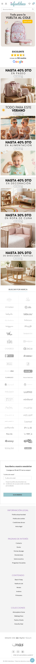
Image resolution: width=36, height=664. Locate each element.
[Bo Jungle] (9, 333)
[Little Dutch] (9, 392)
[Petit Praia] (9, 428)
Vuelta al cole (19, 583)
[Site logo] (18, 3)
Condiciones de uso (19, 522)
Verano (19, 587)
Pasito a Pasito (19, 620)
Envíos (19, 547)
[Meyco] (9, 399)
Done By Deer (18, 624)
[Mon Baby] (9, 407)
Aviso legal (18, 526)
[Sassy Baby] (9, 441)
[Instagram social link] (18, 652)
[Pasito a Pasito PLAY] (9, 421)
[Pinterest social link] (22, 652)
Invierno (18, 591)
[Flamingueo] (9, 377)
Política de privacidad (19, 514)
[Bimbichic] (9, 320)
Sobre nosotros (19, 559)
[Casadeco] (9, 348)
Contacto (19, 543)
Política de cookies (19, 518)
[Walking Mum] (9, 448)
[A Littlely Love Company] (9, 299)
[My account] (6, 4)
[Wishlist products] (29, 4)
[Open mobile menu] (2, 4)
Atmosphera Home (19, 612)
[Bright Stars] (9, 341)
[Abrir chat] (32, 660)
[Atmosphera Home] (9, 307)
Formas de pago (19, 551)
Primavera (19, 595)
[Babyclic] (9, 314)
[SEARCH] (33, 9)
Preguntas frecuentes (19, 563)
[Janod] (9, 385)
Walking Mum (18, 616)
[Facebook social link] (13, 652)
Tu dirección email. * (9, 474)
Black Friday (19, 579)
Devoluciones (18, 555)
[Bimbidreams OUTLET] (9, 326)
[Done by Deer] (9, 371)
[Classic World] (9, 356)
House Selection (28, 377)
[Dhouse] (9, 364)
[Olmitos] (9, 415)
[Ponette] (9, 434)
